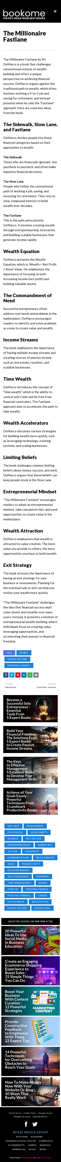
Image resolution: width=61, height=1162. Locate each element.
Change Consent (45, 1113)
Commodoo (46, 1141)
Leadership (32, 851)
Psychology (15, 832)
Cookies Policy (29, 1113)
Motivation (33, 838)
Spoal (32, 1149)
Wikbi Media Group (30, 1132)
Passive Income (17, 659)
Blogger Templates (43, 1157)
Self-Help (13, 826)
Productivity (31, 864)
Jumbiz (32, 1145)
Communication (18, 857)
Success (13, 851)
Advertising (42, 908)
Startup (13, 889)
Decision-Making (18, 870)
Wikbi (43, 1149)
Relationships (45, 857)
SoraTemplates (26, 1157)
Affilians (22, 1136)
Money (24, 653)
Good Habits (39, 832)
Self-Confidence (18, 876)
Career (42, 895)
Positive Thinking (19, 895)
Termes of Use (15, 1113)
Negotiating (40, 902)
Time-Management (19, 883)
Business (13, 838)
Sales (11, 864)
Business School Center (21, 1141)
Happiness (42, 876)
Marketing (45, 845)
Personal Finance (19, 665)
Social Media (16, 902)
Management (35, 826)
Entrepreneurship (19, 845)
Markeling (18, 1149)
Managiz (45, 1145)
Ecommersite (16, 1145)
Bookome (37, 1136)
